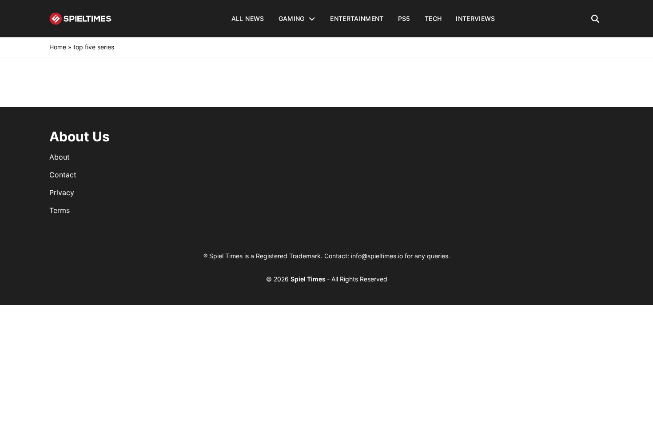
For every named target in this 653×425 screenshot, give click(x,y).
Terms (59, 210)
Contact (62, 174)
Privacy (61, 192)
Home (57, 47)
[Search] (595, 18)
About (59, 156)
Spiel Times (309, 279)
